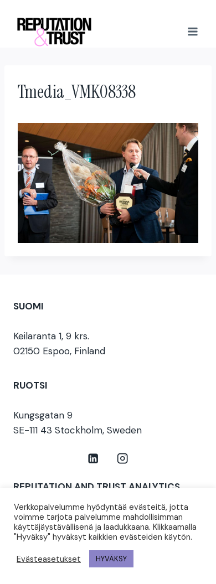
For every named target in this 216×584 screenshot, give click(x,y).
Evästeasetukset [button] (49, 559)
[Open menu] (192, 31)
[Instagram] (122, 458)
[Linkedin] (93, 458)
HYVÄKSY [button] (111, 559)
